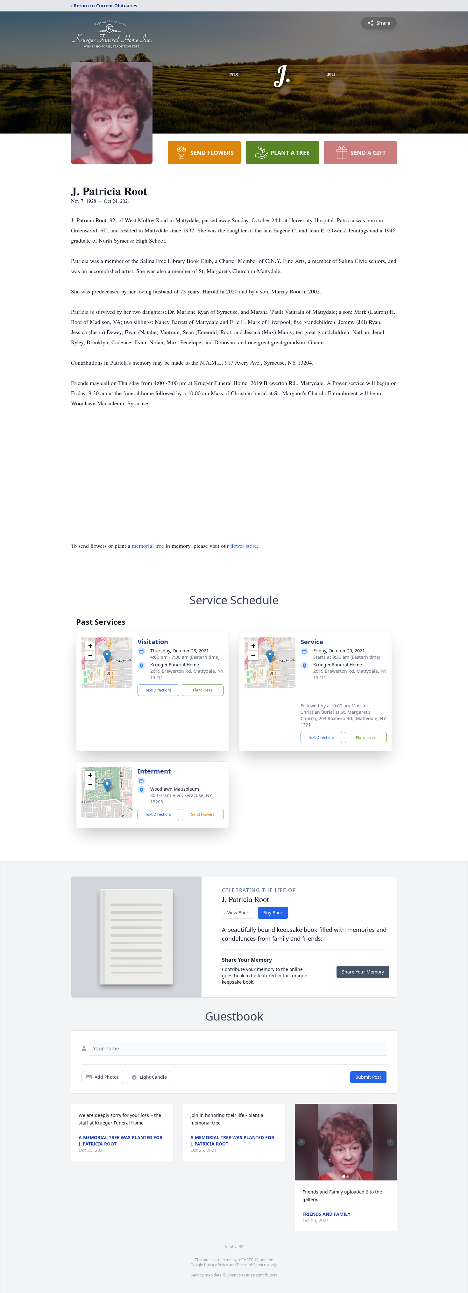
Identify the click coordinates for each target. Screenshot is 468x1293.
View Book (238, 913)
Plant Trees (203, 690)
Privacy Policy (216, 1265)
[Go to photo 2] (347, 1176)
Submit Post (368, 1077)
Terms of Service (251, 1265)
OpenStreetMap (241, 1275)
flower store (243, 545)
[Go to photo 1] (343, 1176)
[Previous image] (301, 1142)
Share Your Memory (363, 972)
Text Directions (158, 690)
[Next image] (390, 1142)
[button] (107, 656)
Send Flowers (203, 814)
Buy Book (273, 913)
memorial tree (148, 545)
